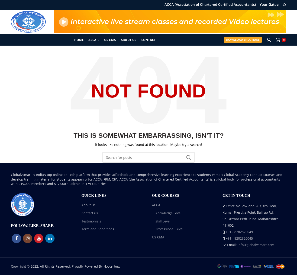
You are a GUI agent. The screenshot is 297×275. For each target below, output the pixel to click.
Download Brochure (243, 40)
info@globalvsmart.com (256, 245)
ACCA (156, 205)
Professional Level (169, 229)
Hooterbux (111, 266)
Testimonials (91, 221)
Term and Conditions (97, 229)
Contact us (89, 213)
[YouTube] (38, 238)
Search (188, 157)
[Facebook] (16, 238)
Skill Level (163, 221)
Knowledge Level (168, 213)
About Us (88, 205)
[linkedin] (50, 238)
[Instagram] (27, 238)
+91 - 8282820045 (239, 238)
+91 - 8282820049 (239, 232)
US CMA (158, 237)
